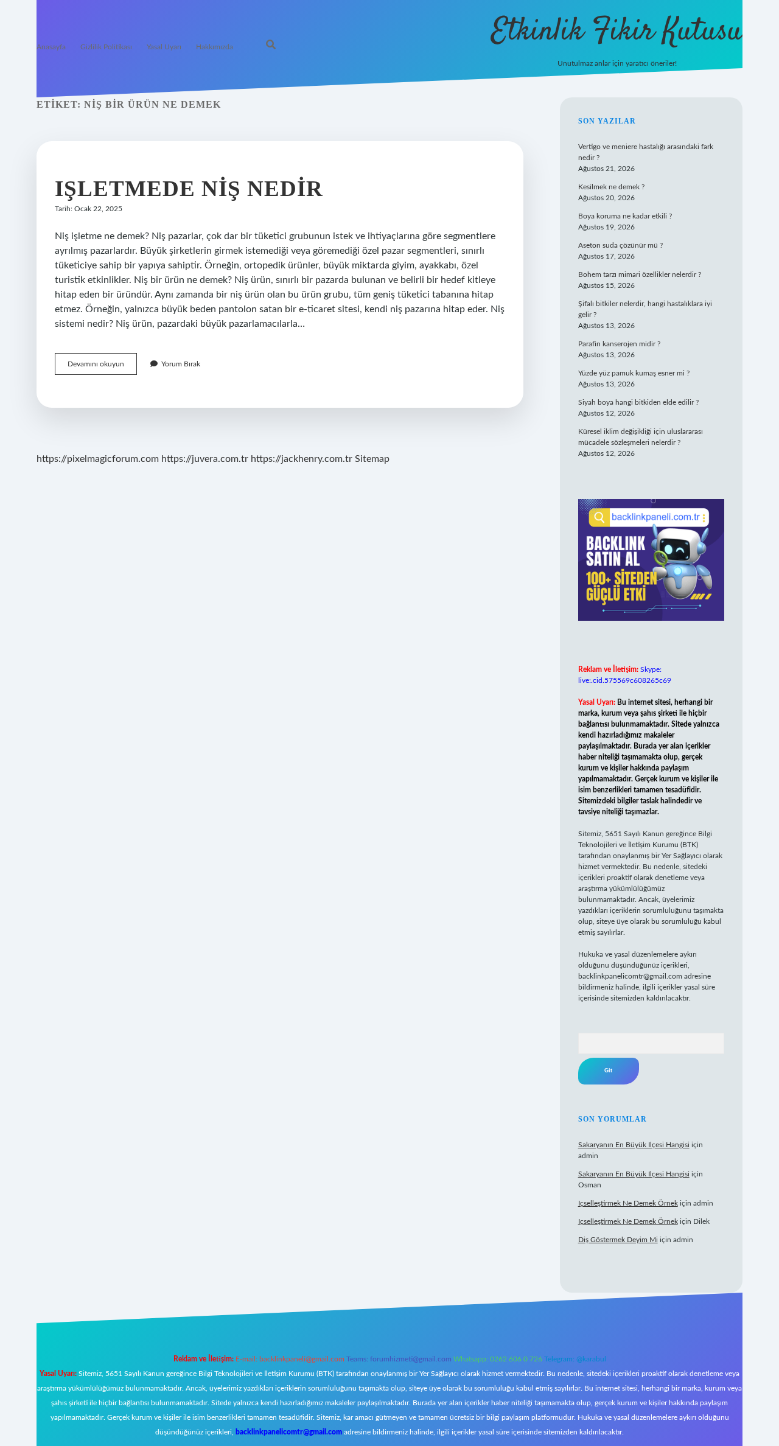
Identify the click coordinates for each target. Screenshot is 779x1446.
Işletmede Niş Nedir (189, 188)
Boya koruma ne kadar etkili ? (625, 216)
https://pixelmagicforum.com (98, 459)
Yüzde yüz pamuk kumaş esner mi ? (634, 373)
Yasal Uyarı (164, 47)
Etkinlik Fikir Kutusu (616, 32)
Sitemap (372, 459)
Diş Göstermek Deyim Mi (618, 1239)
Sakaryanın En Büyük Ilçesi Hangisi (634, 1144)
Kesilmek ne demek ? (611, 186)
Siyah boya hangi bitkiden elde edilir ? (638, 402)
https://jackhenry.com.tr (301, 459)
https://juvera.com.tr (204, 459)
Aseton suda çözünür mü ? (620, 245)
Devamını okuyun (102, 367)
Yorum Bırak (180, 364)
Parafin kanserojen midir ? (619, 344)
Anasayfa (51, 47)
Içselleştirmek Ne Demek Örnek (628, 1203)
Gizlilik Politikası (106, 47)
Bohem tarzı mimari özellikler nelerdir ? (639, 274)
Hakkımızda (214, 47)
